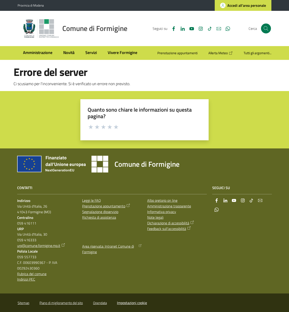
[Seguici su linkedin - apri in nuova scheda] (180, 28)
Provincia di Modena (31, 5)
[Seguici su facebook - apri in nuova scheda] (171, 28)
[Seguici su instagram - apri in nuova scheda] (198, 28)
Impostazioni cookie (132, 302)
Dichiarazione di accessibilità (168, 223)
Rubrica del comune (32, 274)
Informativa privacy (161, 211)
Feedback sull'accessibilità (166, 228)
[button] (266, 28)
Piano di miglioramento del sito (61, 302)
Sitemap (23, 302)
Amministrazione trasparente (169, 206)
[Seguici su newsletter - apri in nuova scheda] (216, 28)
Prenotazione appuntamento (103, 206)
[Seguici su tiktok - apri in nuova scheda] (207, 28)
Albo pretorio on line (162, 200)
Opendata (100, 302)
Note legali (155, 217)
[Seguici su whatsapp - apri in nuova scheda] (226, 28)
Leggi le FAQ (91, 200)
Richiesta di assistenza (99, 217)
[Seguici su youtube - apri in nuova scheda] (189, 28)
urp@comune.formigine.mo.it (38, 245)
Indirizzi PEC (26, 279)
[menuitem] (38, 53)
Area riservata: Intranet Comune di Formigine (108, 249)
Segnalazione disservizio (100, 211)
